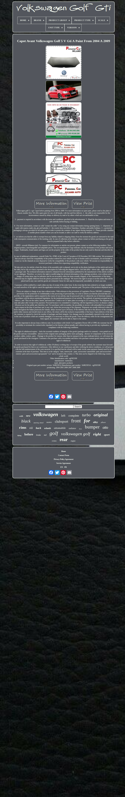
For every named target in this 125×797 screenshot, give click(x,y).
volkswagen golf (75, 433)
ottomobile (60, 427)
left (63, 415)
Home (63, 451)
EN (61, 467)
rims (22, 427)
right (97, 434)
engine (73, 441)
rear (64, 439)
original (101, 414)
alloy (95, 422)
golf (54, 433)
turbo (86, 415)
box (80, 429)
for (87, 420)
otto (105, 427)
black (25, 421)
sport (107, 434)
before (28, 434)
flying (19, 435)
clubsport (61, 421)
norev (49, 422)
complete (73, 415)
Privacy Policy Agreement (63, 459)
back (38, 427)
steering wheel (38, 423)
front (76, 420)
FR (65, 467)
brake (38, 435)
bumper (92, 426)
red (45, 435)
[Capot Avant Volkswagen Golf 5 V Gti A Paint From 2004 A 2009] (63, 62)
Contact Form (63, 455)
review (54, 441)
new (28, 415)
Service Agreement (63, 463)
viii (31, 427)
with (21, 416)
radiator (72, 428)
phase (103, 422)
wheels (47, 428)
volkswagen (45, 414)
